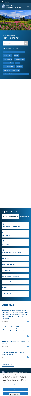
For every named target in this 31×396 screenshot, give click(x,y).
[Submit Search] (26, 43)
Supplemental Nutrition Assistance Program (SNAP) (14, 51)
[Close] (28, 375)
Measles (17, 62)
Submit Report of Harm (8, 62)
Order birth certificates (19, 59)
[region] (15, 384)
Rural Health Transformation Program (11, 70)
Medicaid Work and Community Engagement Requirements (16, 74)
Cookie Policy (14, 382)
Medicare (16, 55)
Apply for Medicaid (8, 55)
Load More (6, 364)
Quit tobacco (19, 66)
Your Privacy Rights (15, 385)
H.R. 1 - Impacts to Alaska (9, 66)
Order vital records (8, 59)
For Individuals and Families (10, 216)
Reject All (15, 389)
